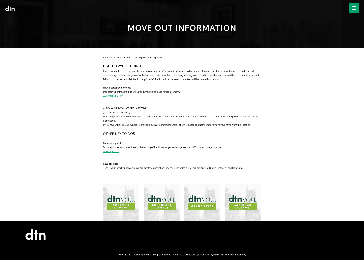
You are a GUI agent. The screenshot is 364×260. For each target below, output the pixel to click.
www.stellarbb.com (113, 95)
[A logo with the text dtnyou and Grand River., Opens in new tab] (202, 202)
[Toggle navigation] (354, 8)
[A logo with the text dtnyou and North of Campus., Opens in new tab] (121, 202)
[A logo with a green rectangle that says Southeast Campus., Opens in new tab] (162, 202)
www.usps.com (111, 151)
